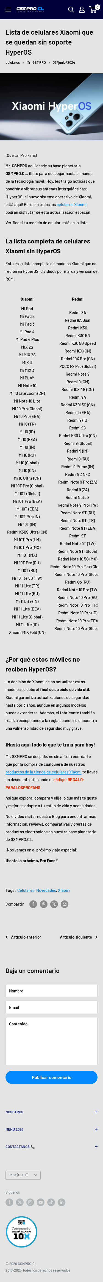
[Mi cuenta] (82, 10)
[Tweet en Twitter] (54, 904)
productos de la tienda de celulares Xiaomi (43, 771)
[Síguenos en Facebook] (9, 1202)
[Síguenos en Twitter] (20, 1202)
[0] (93, 9)
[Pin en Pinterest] (44, 904)
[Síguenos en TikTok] (51, 1202)
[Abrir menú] (8, 10)
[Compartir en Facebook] (33, 904)
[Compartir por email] (64, 904)
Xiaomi (64, 890)
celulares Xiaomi (72, 204)
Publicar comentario (51, 1077)
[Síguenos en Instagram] (30, 1202)
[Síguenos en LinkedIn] (61, 1202)
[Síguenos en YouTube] (40, 1202)
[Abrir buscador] (71, 10)
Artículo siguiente (76, 936)
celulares (12, 62)
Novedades (46, 890)
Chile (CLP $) (18, 1175)
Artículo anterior (26, 936)
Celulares (25, 890)
